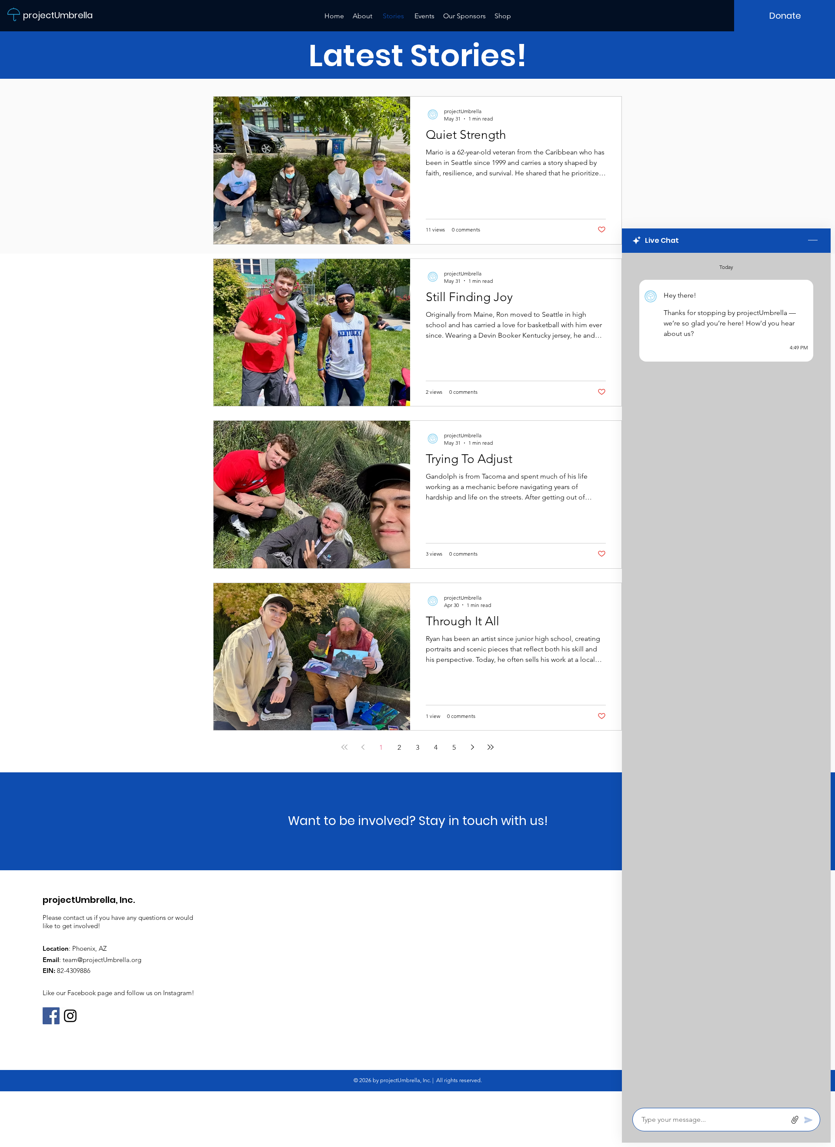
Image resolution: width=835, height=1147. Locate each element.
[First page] (344, 747)
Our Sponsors (464, 16)
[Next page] (472, 747)
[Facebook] (51, 1015)
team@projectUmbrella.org (102, 960)
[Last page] (490, 747)
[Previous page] (363, 747)
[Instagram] (70, 1015)
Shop (502, 16)
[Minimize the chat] (813, 241)
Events (424, 16)
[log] (726, 678)
